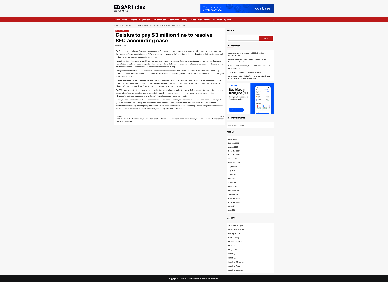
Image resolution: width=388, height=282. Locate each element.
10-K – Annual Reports (236, 225)
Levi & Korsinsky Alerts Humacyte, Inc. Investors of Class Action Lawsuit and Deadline (140, 118)
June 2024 (232, 210)
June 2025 (232, 174)
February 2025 (233, 190)
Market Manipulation (235, 242)
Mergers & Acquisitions (140, 20)
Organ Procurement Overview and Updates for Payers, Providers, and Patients (247, 60)
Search (230, 30)
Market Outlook (159, 20)
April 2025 (232, 182)
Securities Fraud (234, 266)
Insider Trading (120, 20)
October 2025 (233, 159)
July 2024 (231, 206)
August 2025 (233, 167)
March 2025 (232, 186)
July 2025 (231, 170)
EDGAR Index (129, 7)
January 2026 (233, 147)
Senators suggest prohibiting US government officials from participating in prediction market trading (249, 77)
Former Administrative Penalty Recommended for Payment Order (198, 117)
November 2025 (234, 155)
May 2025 (231, 178)
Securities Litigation (222, 20)
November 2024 (234, 202)
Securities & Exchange (179, 20)
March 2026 (232, 139)
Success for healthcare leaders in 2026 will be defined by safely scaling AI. (248, 54)
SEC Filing (231, 254)
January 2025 (233, 194)
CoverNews (204, 279)
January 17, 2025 (121, 45)
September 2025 (234, 163)
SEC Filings (232, 258)
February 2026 (233, 143)
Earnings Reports (234, 234)
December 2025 (234, 151)
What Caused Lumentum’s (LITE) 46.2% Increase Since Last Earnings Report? (249, 67)
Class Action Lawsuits (201, 20)
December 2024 (234, 198)
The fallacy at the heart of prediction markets (244, 72)
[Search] (273, 19)
